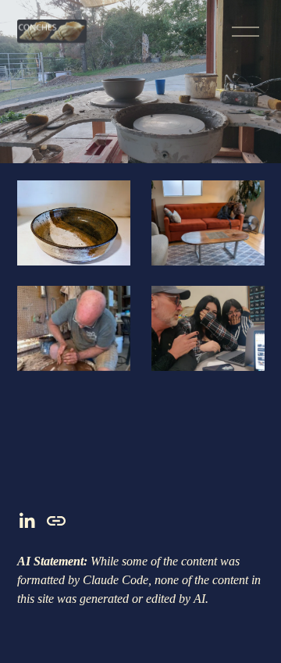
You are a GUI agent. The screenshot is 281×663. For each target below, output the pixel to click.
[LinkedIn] (26, 521)
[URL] (56, 521)
